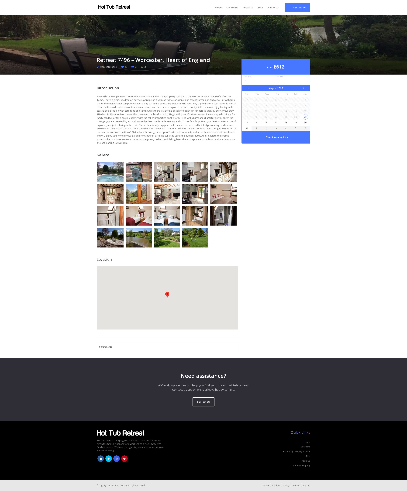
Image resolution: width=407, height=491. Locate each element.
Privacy (286, 485)
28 (285, 122)
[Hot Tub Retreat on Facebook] (100, 458)
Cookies (276, 485)
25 (256, 122)
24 (246, 122)
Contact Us (203, 401)
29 (295, 122)
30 (305, 122)
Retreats (248, 7)
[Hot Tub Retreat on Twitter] (108, 458)
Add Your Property (301, 465)
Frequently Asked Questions (296, 451)
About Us (273, 7)
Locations (232, 7)
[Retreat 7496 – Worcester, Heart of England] (111, 172)
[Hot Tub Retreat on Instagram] (116, 458)
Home (218, 7)
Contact (306, 485)
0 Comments (105, 347)
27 (276, 122)
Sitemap (296, 485)
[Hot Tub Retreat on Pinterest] (124, 458)
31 (246, 128)
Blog (260, 7)
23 (305, 117)
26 (266, 122)
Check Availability (277, 137)
